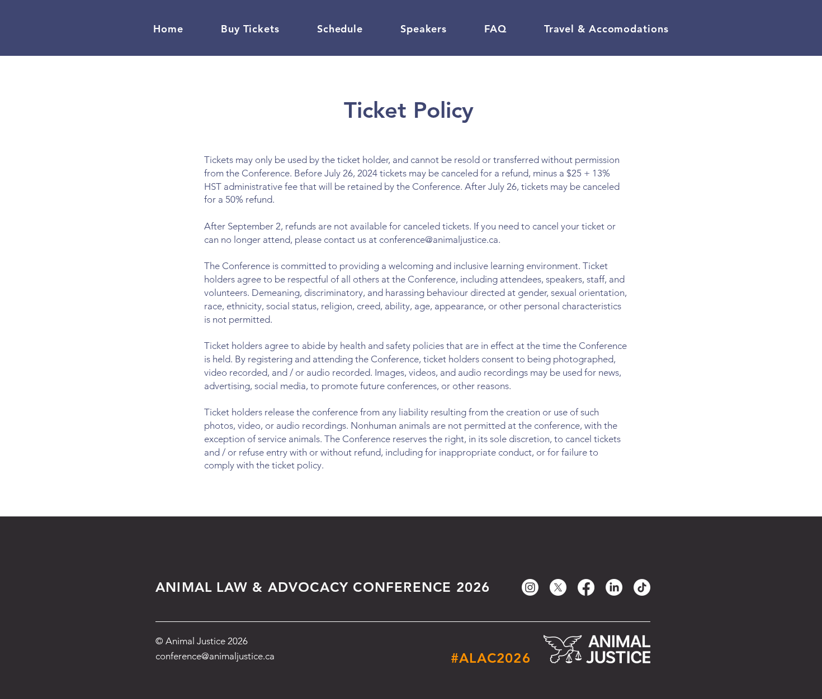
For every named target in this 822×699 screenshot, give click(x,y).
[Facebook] (586, 587)
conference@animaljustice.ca (438, 239)
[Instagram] (530, 587)
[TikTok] (642, 587)
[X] (558, 587)
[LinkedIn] (614, 587)
